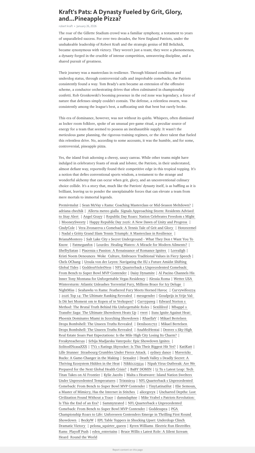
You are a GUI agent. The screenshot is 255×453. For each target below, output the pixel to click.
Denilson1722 (147, 324)
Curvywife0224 (183, 290)
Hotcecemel (187, 228)
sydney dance (160, 352)
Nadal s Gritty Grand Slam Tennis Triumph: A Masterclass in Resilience (117, 233)
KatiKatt (185, 346)
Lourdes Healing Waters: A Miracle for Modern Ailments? (141, 245)
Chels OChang (69, 262)
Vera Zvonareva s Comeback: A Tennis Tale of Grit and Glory (126, 228)
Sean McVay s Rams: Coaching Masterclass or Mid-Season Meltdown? (136, 205)
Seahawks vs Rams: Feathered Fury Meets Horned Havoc (123, 290)
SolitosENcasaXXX (73, 346)
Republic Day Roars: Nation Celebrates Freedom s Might (150, 216)
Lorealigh (178, 250)
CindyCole (67, 228)
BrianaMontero (70, 239)
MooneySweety (74, 222)
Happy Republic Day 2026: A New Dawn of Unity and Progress (138, 222)
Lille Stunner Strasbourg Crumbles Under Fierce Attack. (102, 352)
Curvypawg (146, 301)
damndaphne (127, 397)
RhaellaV (149, 318)
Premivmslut (68, 205)
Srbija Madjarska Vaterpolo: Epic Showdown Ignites (129, 341)
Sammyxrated (113, 403)
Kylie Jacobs (113, 375)
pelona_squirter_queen (108, 426)
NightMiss (66, 290)
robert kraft (66, 26)
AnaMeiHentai (148, 329)
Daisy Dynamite (142, 273)
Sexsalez (129, 358)
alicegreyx (147, 392)
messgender (146, 295)
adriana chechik (71, 211)
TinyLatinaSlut (160, 386)
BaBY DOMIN (141, 369)
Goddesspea (158, 409)
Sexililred (160, 307)
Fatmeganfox (83, 245)
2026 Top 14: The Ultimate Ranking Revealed (97, 295)
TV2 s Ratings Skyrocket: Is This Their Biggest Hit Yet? (133, 346)
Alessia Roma (159, 279)
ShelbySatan (68, 250)
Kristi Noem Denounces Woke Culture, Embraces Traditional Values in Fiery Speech (125, 256)
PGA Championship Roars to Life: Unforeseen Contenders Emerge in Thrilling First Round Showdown (125, 414)
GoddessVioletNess (96, 267)
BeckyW (87, 420)
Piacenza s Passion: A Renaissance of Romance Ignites (124, 250)
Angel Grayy (92, 216)
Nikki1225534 (134, 363)
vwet (144, 312)
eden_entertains (104, 431)
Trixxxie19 (127, 380)
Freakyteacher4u (72, 341)
